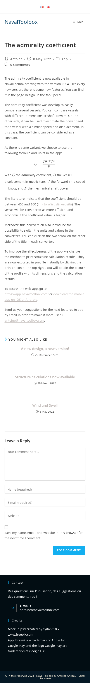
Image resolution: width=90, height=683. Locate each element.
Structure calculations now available (45, 377)
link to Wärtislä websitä (55, 204)
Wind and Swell (44, 405)
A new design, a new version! (45, 348)
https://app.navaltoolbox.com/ (27, 294)
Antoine (16, 59)
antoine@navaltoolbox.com (39, 610)
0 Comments (20, 65)
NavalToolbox (21, 21)
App (65, 59)
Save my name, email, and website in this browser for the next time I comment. (44, 535)
